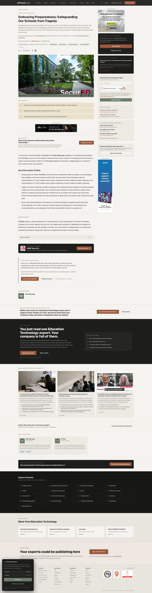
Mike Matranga (58, 155)
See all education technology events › (109, 138)
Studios (56, 577)
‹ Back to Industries (23, 9)
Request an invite (117, 3)
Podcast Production (43, 577)
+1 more (21, 47)
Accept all (18, 579)
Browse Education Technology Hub (122, 426)
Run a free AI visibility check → (108, 312)
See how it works (47, 279)
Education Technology (26, 13)
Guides (71, 579)
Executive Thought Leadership (109, 110)
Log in (106, 3)
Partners (87, 579)
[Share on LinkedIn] (35, 50)
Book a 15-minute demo (98, 551)
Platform (45, 3)
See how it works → (104, 70)
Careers (87, 577)
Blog (87, 3)
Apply (71, 582)
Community (72, 3)
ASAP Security (36, 41)
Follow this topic (116, 100)
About (93, 3)
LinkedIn (22, 451)
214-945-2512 (124, 95)
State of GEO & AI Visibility (108, 114)
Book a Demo (88, 582)
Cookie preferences (129, 590)
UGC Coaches (73, 577)
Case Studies (57, 572)
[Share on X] (32, 50)
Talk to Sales (88, 575)
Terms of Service (113, 590)
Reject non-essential (18, 584)
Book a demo (116, 46)
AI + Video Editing (43, 575)
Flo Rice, (25, 158)
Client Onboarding (58, 582)
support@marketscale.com (107, 96)
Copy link (27, 50)
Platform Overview (43, 570)
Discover (53, 3)
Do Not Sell (121, 590)
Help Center (57, 584)
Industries (62, 3)
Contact (87, 572)
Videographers (73, 575)
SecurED (46, 155)
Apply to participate (116, 153)
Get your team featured (30, 279)
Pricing (82, 3)
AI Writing (41, 572)
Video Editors (73, 572)
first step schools (52, 161)
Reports (56, 575)
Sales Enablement (43, 579)
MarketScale (41, 36)
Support (87, 584)
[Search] (101, 2)
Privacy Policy (105, 590)
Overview (38, 3)
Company (28, 451)
